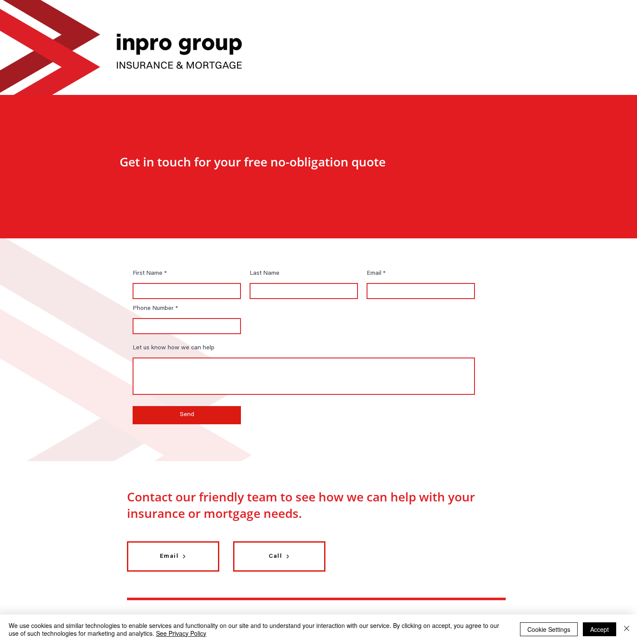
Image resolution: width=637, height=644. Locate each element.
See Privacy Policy (181, 633)
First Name (147, 273)
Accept (599, 629)
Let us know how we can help (173, 348)
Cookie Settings (548, 629)
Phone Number (153, 309)
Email (374, 273)
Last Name (265, 273)
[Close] (626, 629)
